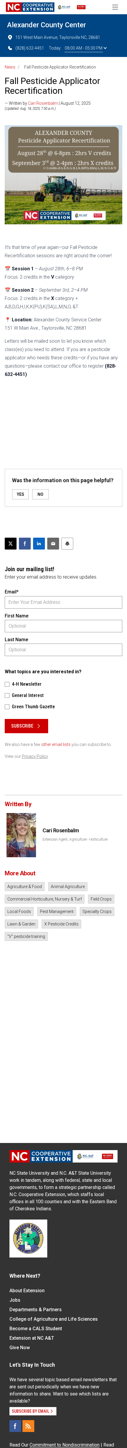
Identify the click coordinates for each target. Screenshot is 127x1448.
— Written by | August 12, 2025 (48, 103)
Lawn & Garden (21, 924)
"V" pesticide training (26, 936)
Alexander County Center (46, 25)
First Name (16, 616)
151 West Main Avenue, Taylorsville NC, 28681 (57, 37)
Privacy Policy (35, 756)
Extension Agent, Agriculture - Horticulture (75, 839)
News (10, 67)
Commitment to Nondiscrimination (65, 1445)
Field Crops (101, 899)
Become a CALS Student (35, 1328)
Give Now (19, 1347)
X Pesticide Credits (61, 924)
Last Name (16, 639)
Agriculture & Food (24, 886)
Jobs (14, 1300)
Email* (12, 592)
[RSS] (28, 1426)
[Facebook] (15, 1426)
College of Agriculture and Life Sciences (53, 1319)
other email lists (56, 744)
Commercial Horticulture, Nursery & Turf (44, 899)
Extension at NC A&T (31, 1338)
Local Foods (19, 911)
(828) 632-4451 (29, 48)
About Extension (27, 1290)
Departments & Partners (35, 1309)
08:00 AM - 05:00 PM (83, 48)
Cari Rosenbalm (43, 103)
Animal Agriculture (68, 886)
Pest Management (57, 911)
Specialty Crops (97, 911)
